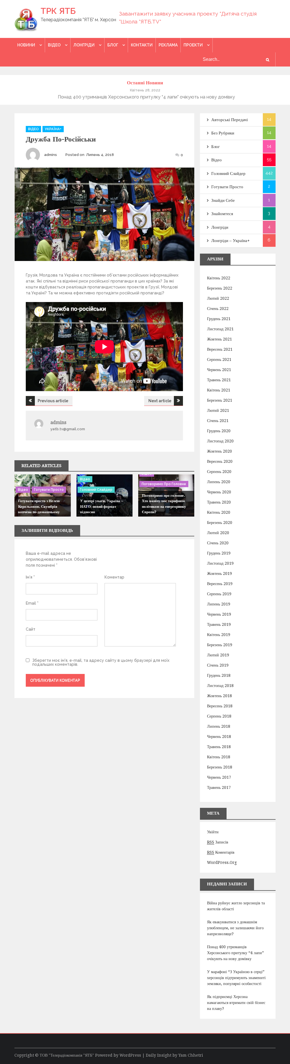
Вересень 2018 (220, 706)
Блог (112, 45)
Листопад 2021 (220, 329)
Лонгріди (84, 45)
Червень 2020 (219, 492)
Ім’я (30, 577)
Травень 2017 (219, 787)
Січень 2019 (218, 665)
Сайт (30, 629)
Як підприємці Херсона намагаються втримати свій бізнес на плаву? (236, 1002)
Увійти (213, 832)
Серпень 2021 (219, 359)
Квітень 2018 (218, 757)
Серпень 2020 (219, 471)
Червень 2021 (219, 369)
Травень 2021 (219, 380)
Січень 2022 (218, 308)
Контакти (142, 45)
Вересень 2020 (220, 461)
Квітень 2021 (218, 390)
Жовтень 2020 (219, 451)
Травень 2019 (219, 624)
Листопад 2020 (220, 441)
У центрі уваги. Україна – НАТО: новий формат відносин (101, 506)
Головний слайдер (96, 490)
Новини (26, 45)
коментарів (220, 852)
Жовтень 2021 (219, 339)
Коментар (114, 577)
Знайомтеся (222, 213)
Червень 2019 (219, 614)
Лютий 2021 (218, 410)
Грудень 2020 (219, 431)
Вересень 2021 (220, 349)
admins (50, 155)
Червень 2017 (219, 777)
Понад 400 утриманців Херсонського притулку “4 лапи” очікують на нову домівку (235, 953)
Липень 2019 (218, 604)
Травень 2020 (219, 502)
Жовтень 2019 (219, 573)
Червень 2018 (219, 736)
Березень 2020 (219, 522)
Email (32, 603)
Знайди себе (223, 200)
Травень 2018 (219, 746)
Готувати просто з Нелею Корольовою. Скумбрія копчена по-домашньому (39, 506)
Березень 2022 (219, 288)
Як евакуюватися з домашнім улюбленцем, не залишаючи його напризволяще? (235, 928)
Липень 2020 (218, 481)
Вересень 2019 (220, 583)
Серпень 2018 (219, 716)
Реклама (168, 45)
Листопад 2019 (220, 563)
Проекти (193, 45)
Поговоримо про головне (164, 484)
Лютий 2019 (218, 655)
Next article (159, 401)
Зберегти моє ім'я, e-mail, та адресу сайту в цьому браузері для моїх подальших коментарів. (100, 662)
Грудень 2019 (219, 553)
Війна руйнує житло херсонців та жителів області (236, 906)
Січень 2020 (218, 543)
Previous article (53, 401)
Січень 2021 (218, 420)
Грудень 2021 (219, 318)
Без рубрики (222, 133)
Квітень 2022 (218, 278)
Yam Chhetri (190, 1055)
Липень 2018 (218, 726)
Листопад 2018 (220, 685)
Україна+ (53, 129)
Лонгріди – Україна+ (230, 240)
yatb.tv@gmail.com (67, 429)
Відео (54, 45)
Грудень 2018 (219, 675)
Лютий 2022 (218, 298)
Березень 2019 (219, 645)
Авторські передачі (229, 119)
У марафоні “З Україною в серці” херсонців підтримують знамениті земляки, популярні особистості (236, 977)
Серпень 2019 (219, 594)
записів (217, 842)
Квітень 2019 (218, 634)
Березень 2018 (219, 767)
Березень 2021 (219, 400)
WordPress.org (222, 862)
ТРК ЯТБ (58, 11)
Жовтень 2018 (219, 695)
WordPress (130, 1055)
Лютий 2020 (218, 532)
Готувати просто (49, 490)
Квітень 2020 (218, 512)
